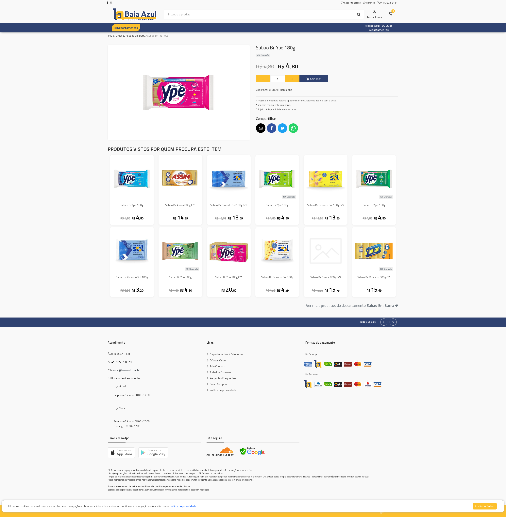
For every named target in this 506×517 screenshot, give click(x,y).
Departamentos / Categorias (226, 354)
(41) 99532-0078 (121, 362)
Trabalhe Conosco (220, 372)
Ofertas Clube (218, 360)
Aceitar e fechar (485, 506)
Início (111, 36)
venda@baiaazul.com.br (125, 370)
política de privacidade (183, 506)
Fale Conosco (218, 366)
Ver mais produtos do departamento (350, 305)
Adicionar (315, 79)
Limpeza (120, 36)
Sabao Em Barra (136, 36)
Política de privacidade (223, 390)
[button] (260, 128)
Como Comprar (218, 384)
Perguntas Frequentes (223, 378)
